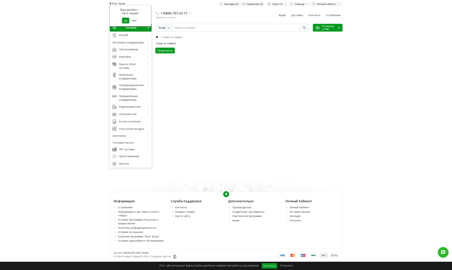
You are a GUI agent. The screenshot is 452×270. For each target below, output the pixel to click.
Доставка (297, 15)
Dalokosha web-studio (136, 252)
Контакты (314, 15)
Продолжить (165, 50)
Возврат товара (185, 211)
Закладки (295, 216)
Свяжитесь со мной (165, 17)
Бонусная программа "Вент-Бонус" (139, 236)
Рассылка (295, 220)
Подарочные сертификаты (248, 211)
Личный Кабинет (300, 207)
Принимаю (269, 265)
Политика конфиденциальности (137, 227)
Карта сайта (182, 216)
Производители (241, 207)
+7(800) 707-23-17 (174, 13)
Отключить (286, 265)
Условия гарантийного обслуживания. (141, 240)
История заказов (300, 211)
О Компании (333, 15)
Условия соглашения (130, 232)
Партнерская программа (247, 216)
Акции (282, 15)
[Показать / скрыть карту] (226, 194)
